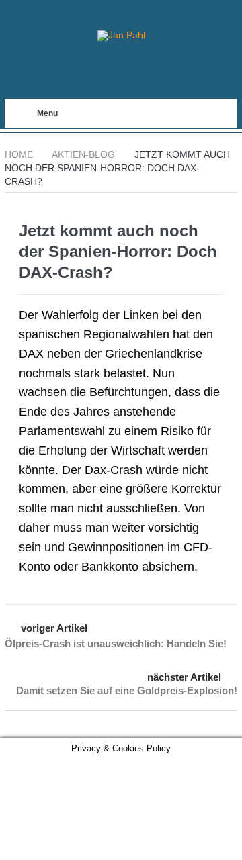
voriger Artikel (54, 628)
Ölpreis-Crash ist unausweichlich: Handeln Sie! (116, 643)
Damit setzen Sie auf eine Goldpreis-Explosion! (126, 690)
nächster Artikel (184, 677)
